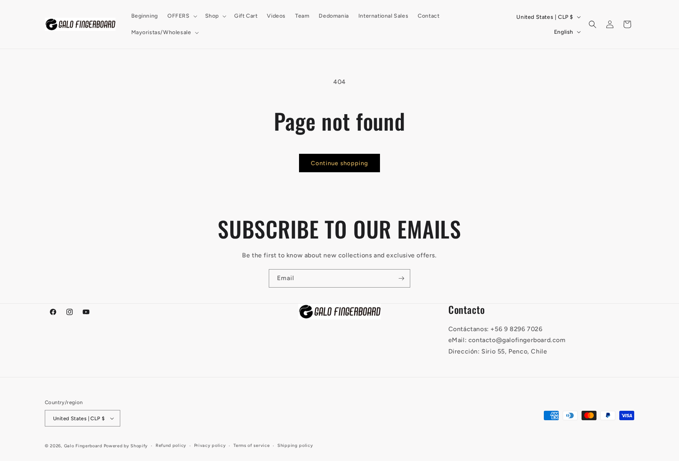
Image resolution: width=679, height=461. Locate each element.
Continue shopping (339, 163)
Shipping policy (295, 445)
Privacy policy (210, 445)
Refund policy (171, 445)
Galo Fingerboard (83, 445)
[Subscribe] (401, 278)
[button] (181, 16)
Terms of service (251, 445)
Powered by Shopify (126, 445)
